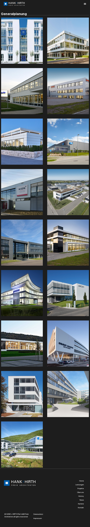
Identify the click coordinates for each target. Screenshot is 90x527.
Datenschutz (38, 514)
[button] (85, 4)
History (81, 496)
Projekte (80, 488)
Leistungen (80, 485)
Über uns (80, 492)
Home (81, 481)
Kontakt (81, 508)
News (82, 500)
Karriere (81, 504)
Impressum (37, 518)
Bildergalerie (22, 44)
